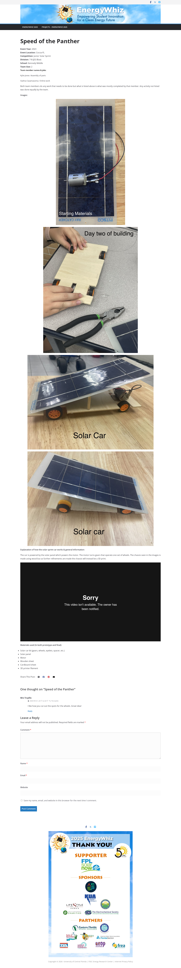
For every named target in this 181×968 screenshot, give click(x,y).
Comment (25, 729)
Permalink (54, 701)
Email (23, 775)
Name (24, 763)
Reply (30, 711)
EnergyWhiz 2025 (30, 27)
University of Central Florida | (76, 961)
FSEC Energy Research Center (101, 961)
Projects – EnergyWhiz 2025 (54, 27)
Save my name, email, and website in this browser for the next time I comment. (60, 800)
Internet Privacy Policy (124, 961)
